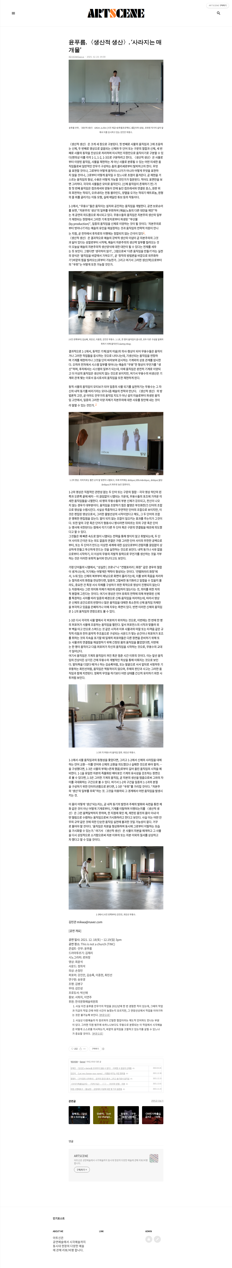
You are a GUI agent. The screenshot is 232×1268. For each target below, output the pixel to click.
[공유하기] (81, 1048)
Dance (82, 1061)
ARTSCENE (81, 1156)
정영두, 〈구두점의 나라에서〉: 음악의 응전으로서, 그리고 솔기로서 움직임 (100, 1078)
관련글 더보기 (157, 1100)
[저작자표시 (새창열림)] (103, 1049)
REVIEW (74, 1061)
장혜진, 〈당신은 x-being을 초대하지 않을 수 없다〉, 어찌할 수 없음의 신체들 (101, 1068)
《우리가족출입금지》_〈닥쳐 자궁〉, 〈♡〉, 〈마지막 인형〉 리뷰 (98, 1083)
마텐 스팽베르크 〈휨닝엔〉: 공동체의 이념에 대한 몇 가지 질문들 (96, 1089)
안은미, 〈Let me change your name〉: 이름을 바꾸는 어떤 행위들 (98, 1073)
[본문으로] (104, 1015)
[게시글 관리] (84, 1048)
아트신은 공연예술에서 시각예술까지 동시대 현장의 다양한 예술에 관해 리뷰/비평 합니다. (111, 1162)
